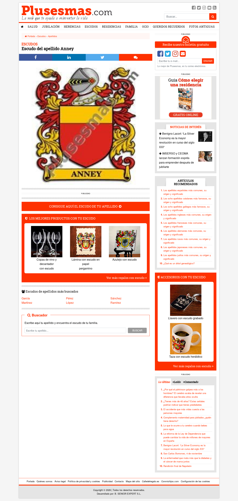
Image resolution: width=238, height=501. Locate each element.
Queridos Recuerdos (169, 26)
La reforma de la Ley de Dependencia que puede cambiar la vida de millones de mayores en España (186, 437)
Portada (31, 36)
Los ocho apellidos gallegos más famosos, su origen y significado (186, 208)
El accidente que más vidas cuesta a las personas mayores (184, 411)
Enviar (208, 61)
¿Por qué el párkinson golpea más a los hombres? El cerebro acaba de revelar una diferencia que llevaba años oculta (184, 393)
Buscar (137, 330)
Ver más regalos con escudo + (126, 278)
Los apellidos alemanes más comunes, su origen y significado (184, 232)
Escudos (91, 26)
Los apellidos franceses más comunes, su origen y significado (184, 224)
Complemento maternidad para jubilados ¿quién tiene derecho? (187, 419)
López (70, 303)
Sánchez (115, 298)
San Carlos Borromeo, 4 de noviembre (182, 453)
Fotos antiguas (202, 26)
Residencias (111, 26)
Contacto (119, 481)
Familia (131, 26)
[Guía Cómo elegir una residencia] (186, 98)
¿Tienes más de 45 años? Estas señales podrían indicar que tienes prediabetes (184, 403)
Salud (33, 26)
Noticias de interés (185, 127)
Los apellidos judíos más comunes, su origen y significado (187, 256)
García (26, 298)
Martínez (27, 303)
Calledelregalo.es (150, 481)
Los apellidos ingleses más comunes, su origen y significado (187, 216)
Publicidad (107, 481)
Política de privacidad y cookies (84, 481)
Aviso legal (60, 481)
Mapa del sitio (133, 481)
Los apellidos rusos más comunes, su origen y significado (186, 240)
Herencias (72, 26)
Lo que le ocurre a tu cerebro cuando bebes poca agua (185, 427)
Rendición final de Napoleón (177, 466)
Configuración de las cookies (195, 481)
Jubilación (51, 26)
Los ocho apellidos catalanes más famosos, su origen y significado (187, 200)
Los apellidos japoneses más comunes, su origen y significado (184, 248)
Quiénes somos (44, 481)
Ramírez (115, 303)
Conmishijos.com (170, 481)
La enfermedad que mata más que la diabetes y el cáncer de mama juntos (187, 459)
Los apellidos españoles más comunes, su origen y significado (184, 192)
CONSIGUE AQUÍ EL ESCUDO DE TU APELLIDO (83, 206)
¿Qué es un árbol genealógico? (179, 263)
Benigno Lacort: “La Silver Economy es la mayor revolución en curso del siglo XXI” (184, 447)
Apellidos (52, 36)
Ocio (145, 26)
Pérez (69, 298)
